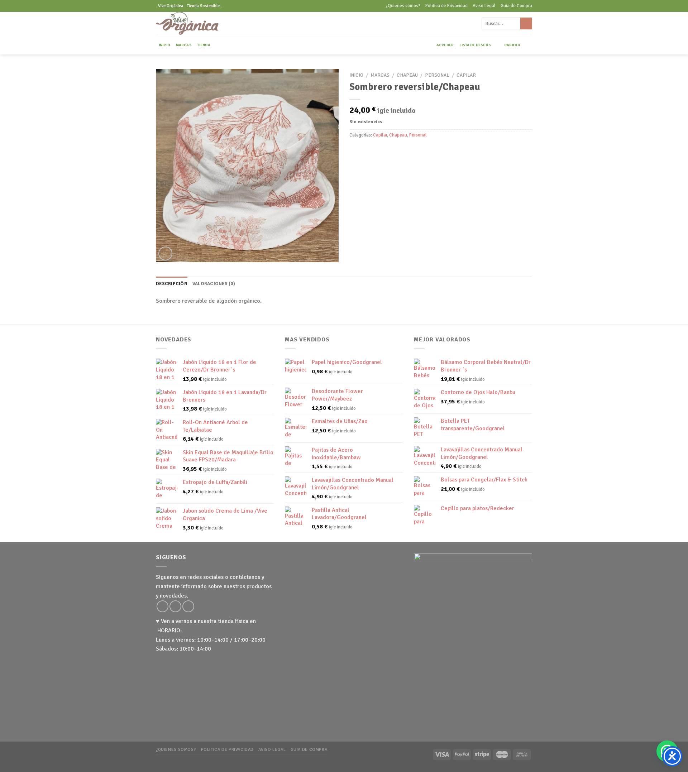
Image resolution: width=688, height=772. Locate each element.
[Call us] (188, 606)
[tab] (171, 284)
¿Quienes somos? (403, 6)
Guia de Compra (516, 6)
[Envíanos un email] (175, 606)
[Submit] (526, 24)
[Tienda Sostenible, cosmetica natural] (198, 23)
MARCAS (184, 45)
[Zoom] (165, 253)
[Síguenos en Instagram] (162, 606)
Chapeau (407, 75)
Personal (437, 75)
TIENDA (203, 45)
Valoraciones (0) (213, 284)
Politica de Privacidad (446, 6)
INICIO (164, 45)
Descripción (171, 284)
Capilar (466, 75)
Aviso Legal (484, 6)
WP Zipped (184, 759)
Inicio (356, 75)
